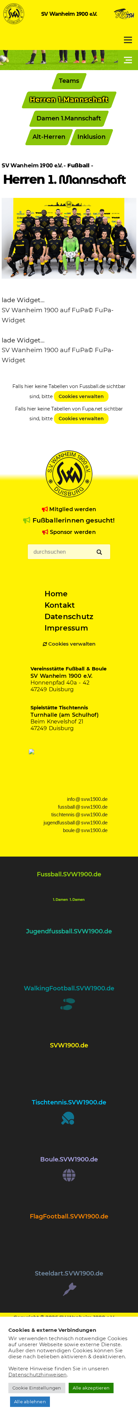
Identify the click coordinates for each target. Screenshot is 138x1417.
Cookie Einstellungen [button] (36, 1388)
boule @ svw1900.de (85, 830)
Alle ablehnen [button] (30, 1401)
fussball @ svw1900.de (83, 807)
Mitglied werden (72, 509)
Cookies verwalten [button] (71, 644)
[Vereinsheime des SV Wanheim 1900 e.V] (124, 22)
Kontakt (60, 605)
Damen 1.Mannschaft (69, 118)
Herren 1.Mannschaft (69, 100)
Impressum (66, 627)
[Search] (99, 552)
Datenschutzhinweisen (37, 1375)
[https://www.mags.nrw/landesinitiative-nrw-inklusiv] (69, 769)
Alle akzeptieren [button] (91, 1388)
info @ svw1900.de (87, 799)
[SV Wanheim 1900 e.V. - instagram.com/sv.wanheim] (69, 1067)
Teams (69, 81)
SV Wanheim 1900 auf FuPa (45, 310)
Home (56, 593)
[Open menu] (128, 40)
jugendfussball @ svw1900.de (76, 822)
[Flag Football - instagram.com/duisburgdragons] (69, 1238)
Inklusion (91, 137)
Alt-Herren (48, 137)
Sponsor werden (71, 532)
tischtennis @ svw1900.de (79, 814)
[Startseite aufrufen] (13, 22)
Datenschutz (69, 616)
